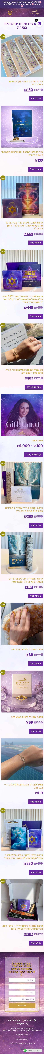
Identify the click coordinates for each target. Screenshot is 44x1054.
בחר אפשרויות (34, 387)
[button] (10, 13)
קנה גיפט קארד (33, 454)
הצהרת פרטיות (22, 1039)
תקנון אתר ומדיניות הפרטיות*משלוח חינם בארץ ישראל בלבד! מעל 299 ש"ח (22, 1029)
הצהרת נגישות (22, 1034)
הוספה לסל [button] (35, 169)
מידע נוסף (36, 98)
